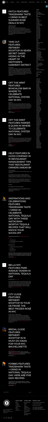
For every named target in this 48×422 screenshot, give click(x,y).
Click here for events (37, 408)
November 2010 (38, 147)
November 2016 (38, 121)
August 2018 (38, 104)
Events (37, 39)
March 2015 (38, 141)
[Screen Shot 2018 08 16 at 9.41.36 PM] (4, 198)
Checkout (37, 19)
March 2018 (38, 106)
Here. (14, 34)
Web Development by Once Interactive (8, 412)
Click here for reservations (39, 409)
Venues (37, 66)
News (37, 75)
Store (37, 62)
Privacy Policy (38, 51)
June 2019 (38, 94)
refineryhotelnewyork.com (26, 320)
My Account (38, 45)
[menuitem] (5, 2)
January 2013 (38, 145)
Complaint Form (38, 20)
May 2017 (37, 115)
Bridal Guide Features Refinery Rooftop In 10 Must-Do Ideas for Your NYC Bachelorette (17, 338)
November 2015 (38, 134)
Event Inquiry (38, 28)
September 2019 (38, 92)
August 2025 (38, 81)
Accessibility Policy (39, 13)
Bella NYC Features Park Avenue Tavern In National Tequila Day (19, 271)
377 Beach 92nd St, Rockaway (16, 111)
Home (37, 44)
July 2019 (37, 93)
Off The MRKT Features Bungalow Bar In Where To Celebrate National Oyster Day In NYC (19, 91)
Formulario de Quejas (39, 42)
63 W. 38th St (20, 320)
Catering (37, 18)
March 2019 (38, 96)
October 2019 (38, 91)
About (17, 402)
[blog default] (4, 11)
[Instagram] (6, 417)
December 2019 (38, 90)
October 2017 (38, 110)
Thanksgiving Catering (39, 64)
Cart (37, 17)
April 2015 (37, 140)
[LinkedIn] (9, 417)
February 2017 (38, 118)
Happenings (38, 43)
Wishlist (37, 68)
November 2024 (38, 82)
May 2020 (37, 85)
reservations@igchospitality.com (15, 109)
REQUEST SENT (38, 52)
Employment (38, 27)
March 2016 (38, 130)
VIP (36, 67)
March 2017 (38, 117)
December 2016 (38, 120)
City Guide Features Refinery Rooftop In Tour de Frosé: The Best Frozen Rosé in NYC (19, 303)
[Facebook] (4, 417)
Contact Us (38, 26)
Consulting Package (39, 25)
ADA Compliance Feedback (40, 14)
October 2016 (38, 122)
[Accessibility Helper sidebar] (47, 6)
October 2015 (38, 135)
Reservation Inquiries (39, 57)
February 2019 (38, 97)
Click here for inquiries (38, 407)
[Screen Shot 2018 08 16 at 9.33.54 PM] (4, 329)
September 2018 (38, 103)
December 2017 (38, 108)
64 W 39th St (14, 144)
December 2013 (38, 143)
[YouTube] (11, 417)
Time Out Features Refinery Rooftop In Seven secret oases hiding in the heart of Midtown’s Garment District (19, 53)
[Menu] (45, 2)
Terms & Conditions (39, 63)
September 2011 (38, 146)
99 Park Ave (17, 279)
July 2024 (37, 83)
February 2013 (38, 144)
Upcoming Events (39, 65)
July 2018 (37, 105)
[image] (4, 42)
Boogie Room (38, 16)
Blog (37, 15)
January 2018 (38, 107)
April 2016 (37, 129)
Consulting (18, 406)
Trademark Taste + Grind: (24, 236)
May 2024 (37, 84)
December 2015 (38, 133)
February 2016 (38, 131)
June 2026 (38, 80)
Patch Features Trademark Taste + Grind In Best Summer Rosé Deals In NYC (19, 17)
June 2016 (38, 127)
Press (37, 50)
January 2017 (38, 119)
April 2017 (37, 116)
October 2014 (38, 142)
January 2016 (38, 132)
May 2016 (37, 128)
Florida (37, 41)
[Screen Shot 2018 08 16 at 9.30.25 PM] (4, 364)
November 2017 (38, 109)
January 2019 (38, 98)
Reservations (27, 402)
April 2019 (37, 95)
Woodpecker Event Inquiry (40, 69)
